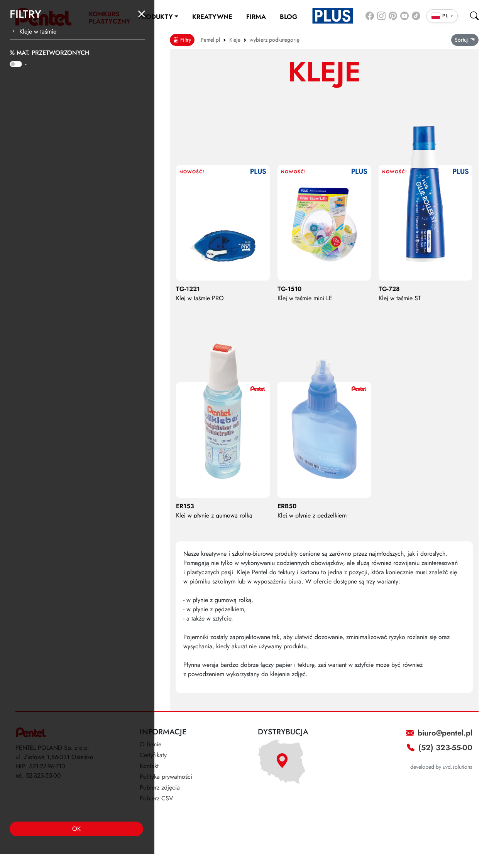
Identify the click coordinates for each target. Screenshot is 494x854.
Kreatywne (212, 16)
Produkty (155, 16)
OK (76, 828)
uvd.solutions (457, 767)
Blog (288, 16)
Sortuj (462, 40)
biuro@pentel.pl (443, 733)
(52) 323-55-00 (444, 747)
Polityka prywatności (166, 776)
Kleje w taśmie (37, 31)
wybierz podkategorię (274, 40)
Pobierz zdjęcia (160, 787)
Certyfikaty (153, 755)
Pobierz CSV (156, 798)
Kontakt (149, 765)
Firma (256, 16)
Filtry (185, 40)
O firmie (150, 744)
